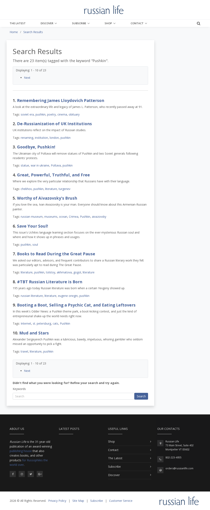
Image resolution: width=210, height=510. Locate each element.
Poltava (56, 165)
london (54, 138)
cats (55, 323)
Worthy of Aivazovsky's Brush (47, 198)
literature (51, 189)
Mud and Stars (34, 333)
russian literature (32, 296)
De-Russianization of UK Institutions (54, 123)
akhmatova (64, 272)
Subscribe (79, 23)
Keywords (19, 389)
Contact (137, 23)
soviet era (27, 114)
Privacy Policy (57, 501)
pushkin (40, 114)
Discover (47, 23)
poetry (51, 114)
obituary (74, 114)
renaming (27, 138)
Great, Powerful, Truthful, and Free (53, 175)
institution (41, 138)
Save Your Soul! (32, 226)
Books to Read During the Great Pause (56, 254)
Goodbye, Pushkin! (36, 147)
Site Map (78, 501)
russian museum (32, 217)
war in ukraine (40, 165)
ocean (63, 217)
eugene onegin (68, 296)
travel (24, 351)
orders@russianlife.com (179, 468)
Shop (108, 23)
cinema (62, 114)
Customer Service (120, 501)
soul (35, 244)
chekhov (26, 189)
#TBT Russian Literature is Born (49, 281)
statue (25, 165)
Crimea (73, 217)
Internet (26, 323)
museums (50, 217)
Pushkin (85, 217)
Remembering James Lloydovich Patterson (60, 100)
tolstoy (50, 272)
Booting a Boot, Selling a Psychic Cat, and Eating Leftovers (76, 305)
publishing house (21, 451)
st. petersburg (42, 323)
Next (27, 78)
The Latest (18, 23)
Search (141, 396)
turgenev (64, 189)
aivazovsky (99, 217)
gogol (77, 272)
